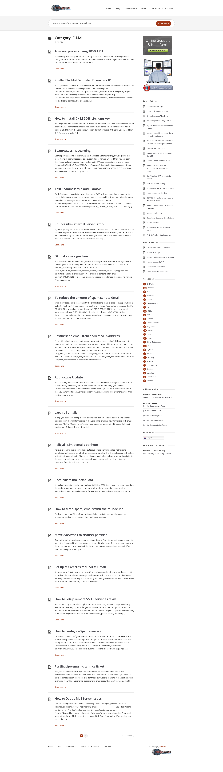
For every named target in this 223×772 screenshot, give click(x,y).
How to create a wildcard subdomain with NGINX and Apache (158, 168)
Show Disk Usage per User (157, 111)
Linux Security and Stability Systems (157, 453)
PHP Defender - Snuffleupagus (159, 235)
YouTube (169, 8)
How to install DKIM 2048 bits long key (82, 118)
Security (151, 357)
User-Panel (151, 377)
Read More (60, 68)
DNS (148, 307)
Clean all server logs (155, 106)
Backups (150, 295)
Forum (144, 8)
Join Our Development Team (154, 406)
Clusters (150, 299)
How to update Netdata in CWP (159, 161)
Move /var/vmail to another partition (81, 535)
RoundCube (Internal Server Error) (79, 224)
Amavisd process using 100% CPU (79, 51)
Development (152, 303)
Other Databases (154, 342)
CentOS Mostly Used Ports (157, 271)
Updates (150, 373)
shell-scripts (152, 361)
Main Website (131, 8)
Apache (151, 288)
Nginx (149, 334)
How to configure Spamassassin (78, 631)
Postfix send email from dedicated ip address (87, 336)
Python (150, 350)
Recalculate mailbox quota (74, 480)
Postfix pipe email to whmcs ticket (79, 666)
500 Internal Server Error (156, 267)
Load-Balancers (153, 322)
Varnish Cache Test (154, 213)
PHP (149, 346)
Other (150, 338)
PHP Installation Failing (156, 183)
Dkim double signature (71, 256)
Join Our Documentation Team (155, 425)
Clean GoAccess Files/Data (157, 116)
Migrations (151, 326)
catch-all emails (66, 412)
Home (109, 8)
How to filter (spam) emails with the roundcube (89, 509)
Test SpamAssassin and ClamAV (78, 189)
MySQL (150, 330)
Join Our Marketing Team (152, 415)
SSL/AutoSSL (152, 365)
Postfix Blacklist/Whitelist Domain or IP (83, 80)
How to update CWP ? (155, 262)
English (149, 438)
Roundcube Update (69, 377)
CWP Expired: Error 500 (156, 148)
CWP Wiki (162, 746)
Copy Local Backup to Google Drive (160, 218)
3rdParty (150, 284)
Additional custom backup (157, 193)
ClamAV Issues (153, 222)
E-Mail (60, 42)
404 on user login (153, 252)
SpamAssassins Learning (72, 150)
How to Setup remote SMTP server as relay (85, 599)
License (150, 319)
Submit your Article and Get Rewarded (158, 397)
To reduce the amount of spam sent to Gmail (87, 297)
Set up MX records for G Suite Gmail (80, 567)
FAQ (118, 8)
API (148, 291)
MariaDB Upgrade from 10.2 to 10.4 (160, 188)
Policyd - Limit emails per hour (76, 444)
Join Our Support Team (152, 411)
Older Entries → (128, 736)
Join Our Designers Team (153, 420)
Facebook (156, 8)
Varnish (150, 380)
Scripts (149, 353)
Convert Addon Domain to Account (160, 257)
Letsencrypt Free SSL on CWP (158, 247)
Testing (150, 369)
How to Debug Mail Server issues (78, 698)
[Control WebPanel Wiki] (61, 8)
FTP (148, 315)
